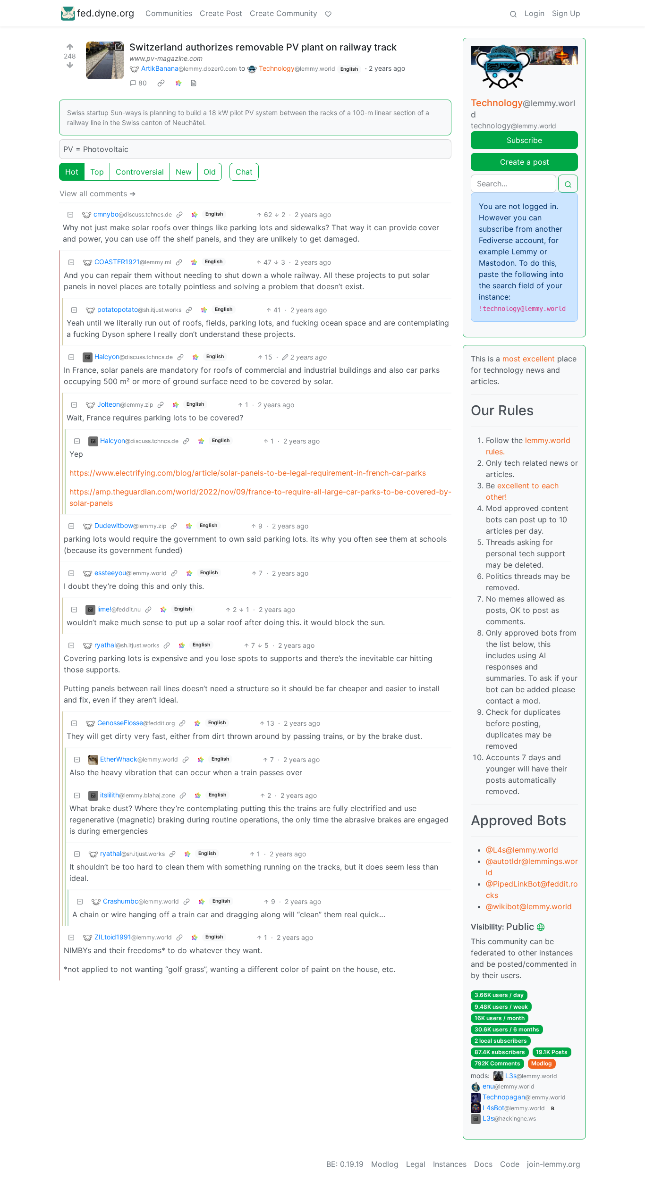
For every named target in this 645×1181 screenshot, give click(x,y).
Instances (450, 1164)
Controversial (140, 171)
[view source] (193, 82)
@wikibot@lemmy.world (529, 906)
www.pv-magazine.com (166, 58)
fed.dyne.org (105, 13)
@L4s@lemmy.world (522, 849)
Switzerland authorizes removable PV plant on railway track (263, 47)
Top (97, 171)
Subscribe (524, 140)
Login (534, 13)
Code (509, 1164)
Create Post (221, 13)
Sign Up (566, 13)
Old (210, 171)
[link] (161, 83)
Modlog (541, 1063)
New (184, 171)
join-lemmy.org (553, 1164)
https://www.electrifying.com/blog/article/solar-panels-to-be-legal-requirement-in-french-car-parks (247, 472)
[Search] (513, 13)
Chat (244, 171)
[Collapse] (70, 214)
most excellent (528, 358)
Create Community (283, 13)
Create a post (524, 162)
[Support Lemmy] (328, 13)
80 (142, 83)
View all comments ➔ (97, 193)
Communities (168, 13)
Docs (483, 1164)
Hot (71, 171)
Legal (415, 1164)
